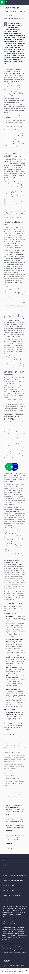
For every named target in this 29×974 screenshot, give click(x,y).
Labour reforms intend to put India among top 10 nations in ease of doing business (14, 794)
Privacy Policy (5, 875)
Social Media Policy (21, 875)
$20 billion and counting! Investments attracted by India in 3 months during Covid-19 (14, 783)
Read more (9, 815)
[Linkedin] (12, 901)
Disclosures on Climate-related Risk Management (13, 880)
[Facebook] (3, 901)
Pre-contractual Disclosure (8, 890)
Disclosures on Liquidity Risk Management (11, 895)
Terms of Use (12, 875)
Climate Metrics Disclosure (8, 885)
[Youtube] (8, 901)
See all (10, 848)
